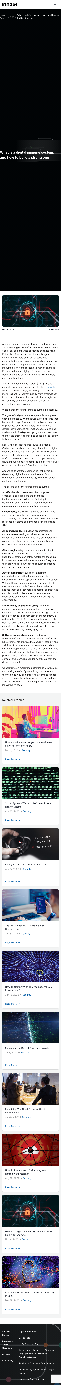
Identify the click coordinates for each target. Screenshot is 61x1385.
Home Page (2, 16)
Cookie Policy (25, 1338)
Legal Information (27, 1331)
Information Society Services (32, 1379)
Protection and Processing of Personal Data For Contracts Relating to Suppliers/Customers (36, 1353)
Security (26, 750)
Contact (6, 1354)
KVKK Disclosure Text (29, 1344)
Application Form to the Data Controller (37, 1363)
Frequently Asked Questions (7, 1344)
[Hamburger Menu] (55, 4)
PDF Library (7, 1360)
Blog (12, 16)
